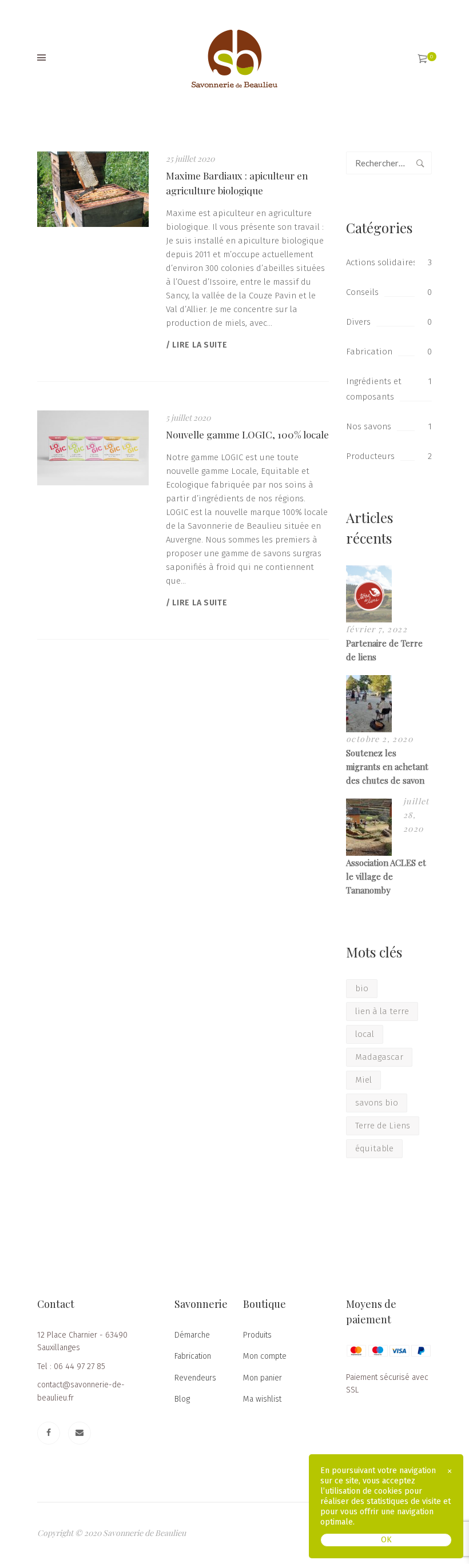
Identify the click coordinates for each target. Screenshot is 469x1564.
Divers (358, 322)
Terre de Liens (382, 1125)
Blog (182, 1399)
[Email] (79, 1433)
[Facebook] (48, 1433)
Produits (257, 1335)
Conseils (362, 292)
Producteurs (370, 456)
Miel (363, 1080)
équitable (374, 1148)
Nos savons (368, 426)
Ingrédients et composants (374, 389)
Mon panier (262, 1378)
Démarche (192, 1335)
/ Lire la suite (197, 345)
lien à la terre (382, 1011)
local (364, 1034)
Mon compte (265, 1356)
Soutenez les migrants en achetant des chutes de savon (387, 766)
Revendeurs (195, 1378)
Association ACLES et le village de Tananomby (386, 876)
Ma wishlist (262, 1399)
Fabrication (369, 351)
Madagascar (379, 1057)
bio (361, 988)
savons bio (376, 1103)
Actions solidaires (381, 262)
